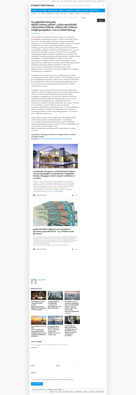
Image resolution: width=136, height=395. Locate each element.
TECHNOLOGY (81, 1)
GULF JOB (94, 1)
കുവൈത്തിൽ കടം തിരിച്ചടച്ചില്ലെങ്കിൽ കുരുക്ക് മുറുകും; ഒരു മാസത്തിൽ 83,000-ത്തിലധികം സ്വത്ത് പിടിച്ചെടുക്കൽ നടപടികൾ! (71, 330)
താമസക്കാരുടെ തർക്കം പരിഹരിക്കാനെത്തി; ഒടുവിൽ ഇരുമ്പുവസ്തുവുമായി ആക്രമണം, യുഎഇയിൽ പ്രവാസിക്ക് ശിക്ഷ (38, 306)
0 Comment (59, 33)
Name (33, 365)
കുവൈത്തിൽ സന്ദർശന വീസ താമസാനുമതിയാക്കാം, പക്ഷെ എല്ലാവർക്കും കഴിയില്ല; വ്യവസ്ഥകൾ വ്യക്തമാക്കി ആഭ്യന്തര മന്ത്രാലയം (38, 331)
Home (32, 17)
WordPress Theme (51, 389)
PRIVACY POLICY (101, 1)
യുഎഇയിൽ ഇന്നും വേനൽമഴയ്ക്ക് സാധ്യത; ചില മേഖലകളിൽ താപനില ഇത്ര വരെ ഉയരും (54, 305)
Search (83, 17)
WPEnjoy (60, 389)
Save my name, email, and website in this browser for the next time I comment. (53, 379)
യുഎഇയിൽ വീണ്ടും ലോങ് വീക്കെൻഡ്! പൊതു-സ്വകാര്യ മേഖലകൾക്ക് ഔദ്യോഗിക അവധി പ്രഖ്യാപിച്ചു (54, 330)
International (68, 1)
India (62, 1)
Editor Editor (43, 33)
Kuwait (53, 1)
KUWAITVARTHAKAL (43, 5)
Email (58, 365)
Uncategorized (39, 17)
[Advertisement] (55, 265)
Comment (34, 347)
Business (88, 1)
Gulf (58, 1)
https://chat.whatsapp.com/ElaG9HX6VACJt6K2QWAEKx (55, 139)
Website (33, 372)
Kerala (74, 1)
